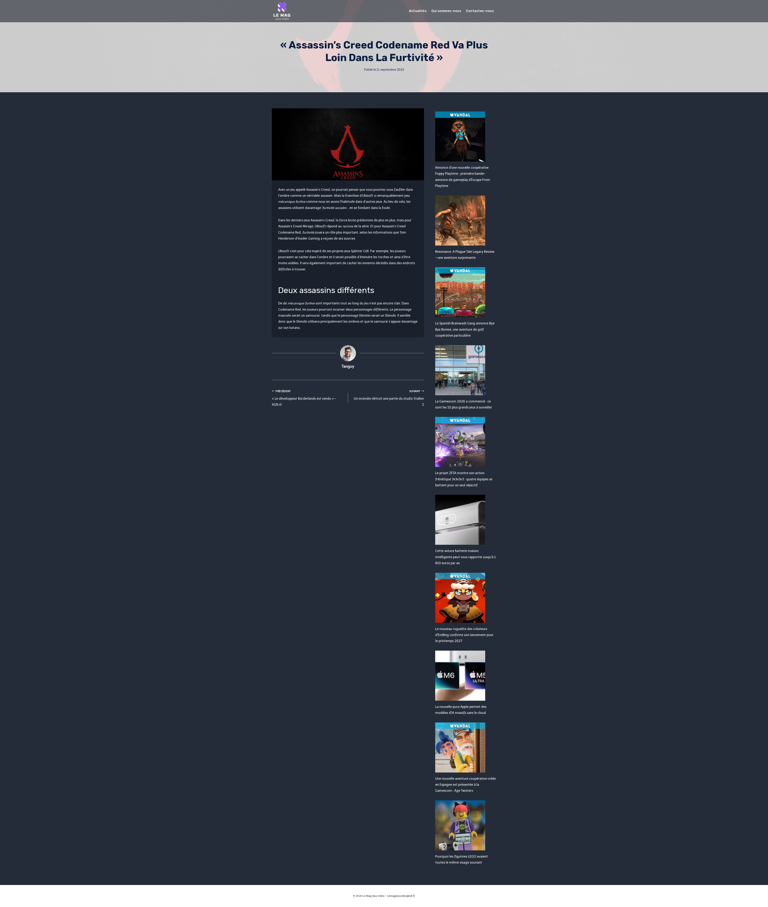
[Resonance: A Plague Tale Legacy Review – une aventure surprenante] (465, 221)
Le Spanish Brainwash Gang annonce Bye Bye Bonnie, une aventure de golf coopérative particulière (464, 329)
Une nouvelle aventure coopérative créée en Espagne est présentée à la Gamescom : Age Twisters (465, 785)
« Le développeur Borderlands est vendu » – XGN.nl (304, 398)
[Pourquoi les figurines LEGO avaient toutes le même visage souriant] (465, 825)
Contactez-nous (480, 11)
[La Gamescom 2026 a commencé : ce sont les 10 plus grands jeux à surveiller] (465, 370)
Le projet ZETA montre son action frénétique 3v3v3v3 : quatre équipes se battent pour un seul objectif (463, 479)
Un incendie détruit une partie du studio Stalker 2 (389, 398)
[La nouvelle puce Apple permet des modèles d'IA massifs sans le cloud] (465, 676)
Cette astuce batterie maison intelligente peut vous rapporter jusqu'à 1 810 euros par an (465, 557)
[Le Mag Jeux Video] (282, 11)
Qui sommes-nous (446, 11)
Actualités (418, 11)
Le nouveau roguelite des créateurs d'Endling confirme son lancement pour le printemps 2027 (464, 635)
